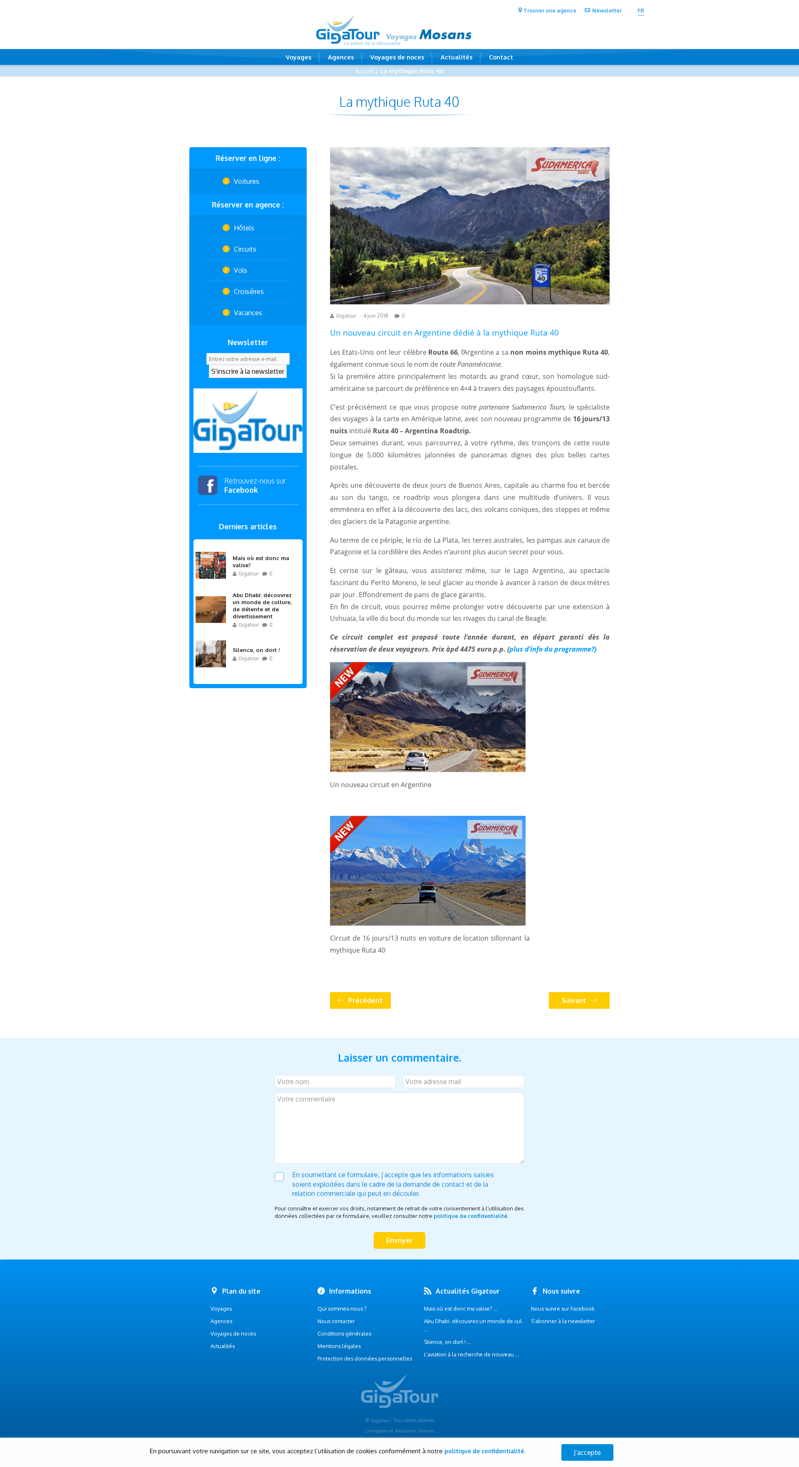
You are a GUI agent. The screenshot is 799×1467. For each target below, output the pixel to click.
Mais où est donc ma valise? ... (460, 1308)
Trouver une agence (550, 10)
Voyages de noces (397, 57)
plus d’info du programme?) (552, 649)
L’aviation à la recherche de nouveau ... (471, 1354)
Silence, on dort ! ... (447, 1342)
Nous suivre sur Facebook (563, 1308)
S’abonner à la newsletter (563, 1321)
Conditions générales (344, 1333)
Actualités (456, 57)
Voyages (298, 57)
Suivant (574, 1000)
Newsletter (607, 10)
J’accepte (587, 1452)
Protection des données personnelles (365, 1358)
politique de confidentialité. (471, 1216)
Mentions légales (339, 1346)
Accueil (364, 70)
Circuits (245, 249)
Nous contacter (336, 1321)
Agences (341, 57)
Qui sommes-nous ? (342, 1308)
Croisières (249, 291)
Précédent (365, 1000)
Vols (240, 270)
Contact (501, 57)
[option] (248, 420)
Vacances (248, 313)
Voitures (246, 181)
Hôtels (244, 228)
